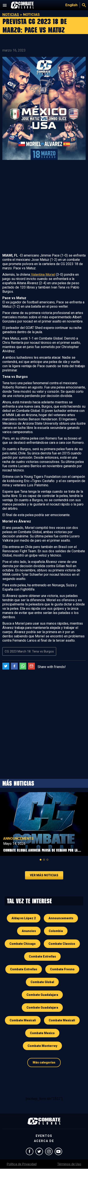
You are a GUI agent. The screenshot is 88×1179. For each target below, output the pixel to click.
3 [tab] (47, 860)
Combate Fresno (62, 969)
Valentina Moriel (42, 275)
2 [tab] (44, 860)
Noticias (10, 14)
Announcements (18, 838)
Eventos (44, 1136)
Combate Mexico (42, 1033)
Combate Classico (61, 943)
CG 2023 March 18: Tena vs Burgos (29, 651)
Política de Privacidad (22, 1164)
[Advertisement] (44, 207)
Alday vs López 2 (24, 918)
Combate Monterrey (42, 1046)
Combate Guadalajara (42, 994)
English (71, 5)
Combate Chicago (22, 943)
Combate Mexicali (23, 1020)
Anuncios (29, 931)
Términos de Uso (69, 1164)
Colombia (56, 931)
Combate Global (42, 982)
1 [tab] (40, 860)
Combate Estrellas (42, 956)
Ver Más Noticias (44, 875)
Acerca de (44, 1141)
